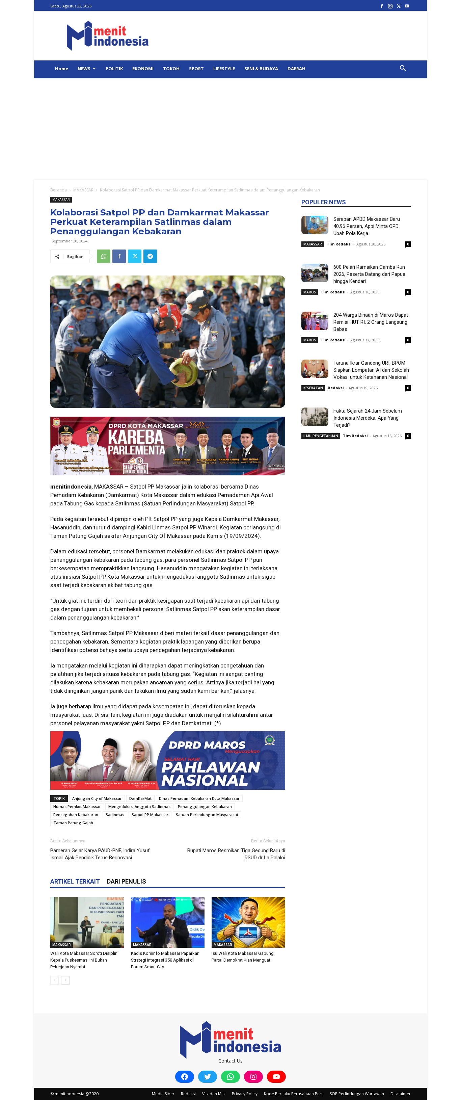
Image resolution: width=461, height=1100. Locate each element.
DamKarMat (140, 798)
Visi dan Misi (213, 1094)
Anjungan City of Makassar (97, 798)
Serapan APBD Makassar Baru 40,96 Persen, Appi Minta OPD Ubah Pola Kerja (366, 226)
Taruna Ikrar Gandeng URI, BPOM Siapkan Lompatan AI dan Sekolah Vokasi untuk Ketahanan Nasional (371, 370)
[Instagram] (390, 5)
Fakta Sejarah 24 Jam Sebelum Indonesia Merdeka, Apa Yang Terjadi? (367, 418)
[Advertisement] (230, 129)
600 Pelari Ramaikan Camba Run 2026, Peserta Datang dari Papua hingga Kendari (369, 274)
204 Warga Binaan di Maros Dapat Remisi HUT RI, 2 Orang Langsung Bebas (370, 322)
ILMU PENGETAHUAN (320, 436)
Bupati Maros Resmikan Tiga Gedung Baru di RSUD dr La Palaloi (236, 854)
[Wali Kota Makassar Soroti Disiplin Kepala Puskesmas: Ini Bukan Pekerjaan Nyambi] (87, 922)
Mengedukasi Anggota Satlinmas (139, 806)
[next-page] (65, 980)
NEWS (84, 69)
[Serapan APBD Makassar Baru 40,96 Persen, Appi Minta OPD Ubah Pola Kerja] (314, 225)
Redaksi (336, 387)
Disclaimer (400, 1094)
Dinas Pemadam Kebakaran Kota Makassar (199, 798)
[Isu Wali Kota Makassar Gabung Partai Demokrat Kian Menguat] (248, 922)
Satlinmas (115, 814)
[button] (403, 69)
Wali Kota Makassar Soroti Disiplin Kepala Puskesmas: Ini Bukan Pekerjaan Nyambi (83, 960)
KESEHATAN (313, 388)
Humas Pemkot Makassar (77, 806)
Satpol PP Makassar (150, 814)
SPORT (196, 69)
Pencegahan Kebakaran (75, 814)
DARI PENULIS (126, 881)
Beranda (58, 190)
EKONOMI (143, 69)
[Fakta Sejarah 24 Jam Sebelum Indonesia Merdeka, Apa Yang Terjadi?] (314, 417)
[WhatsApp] (103, 256)
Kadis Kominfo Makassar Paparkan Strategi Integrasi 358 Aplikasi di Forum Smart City (165, 960)
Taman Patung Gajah (73, 822)
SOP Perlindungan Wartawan (357, 1094)
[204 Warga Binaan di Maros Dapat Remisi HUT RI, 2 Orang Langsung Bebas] (314, 321)
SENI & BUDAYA (261, 69)
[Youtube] (407, 5)
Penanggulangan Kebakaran (205, 806)
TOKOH (171, 69)
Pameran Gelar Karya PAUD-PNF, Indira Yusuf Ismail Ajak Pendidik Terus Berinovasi (100, 854)
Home (61, 69)
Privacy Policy (244, 1094)
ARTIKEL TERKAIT (75, 881)
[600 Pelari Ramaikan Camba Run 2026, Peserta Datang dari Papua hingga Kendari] (314, 273)
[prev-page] (54, 980)
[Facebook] (381, 5)
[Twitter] (398, 5)
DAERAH (296, 69)
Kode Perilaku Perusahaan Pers (293, 1094)
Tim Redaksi (339, 243)
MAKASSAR (83, 190)
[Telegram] (150, 256)
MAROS (309, 292)
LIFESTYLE (224, 69)
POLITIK (114, 69)
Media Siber (163, 1094)
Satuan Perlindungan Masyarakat (207, 814)
